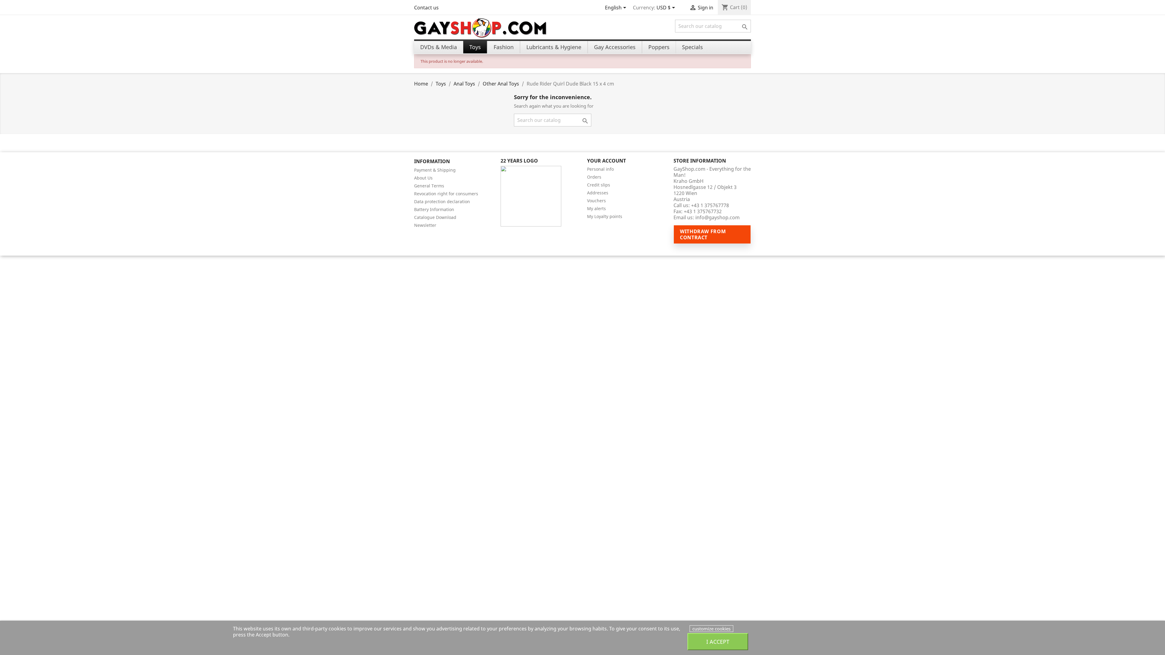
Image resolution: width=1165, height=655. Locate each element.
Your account (606, 160)
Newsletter (425, 225)
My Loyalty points (604, 216)
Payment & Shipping (435, 170)
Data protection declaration (442, 201)
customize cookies (711, 629)
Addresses (597, 193)
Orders (594, 177)
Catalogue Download (435, 217)
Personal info (600, 169)
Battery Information (434, 209)
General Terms (429, 186)
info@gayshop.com (717, 217)
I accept (717, 641)
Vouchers (596, 200)
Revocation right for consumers (446, 193)
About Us (423, 178)
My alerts (596, 208)
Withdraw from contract (703, 234)
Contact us (426, 7)
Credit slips (598, 185)
